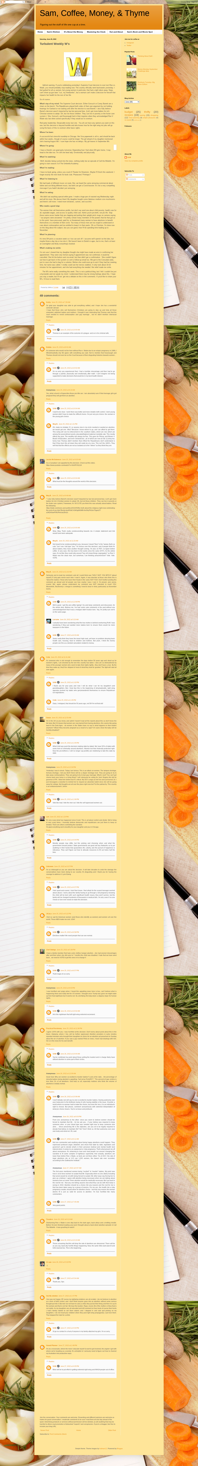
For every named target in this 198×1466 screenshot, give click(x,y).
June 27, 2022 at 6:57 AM (72, 1168)
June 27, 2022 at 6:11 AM (69, 1139)
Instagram (130, 43)
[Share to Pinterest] (78, 287)
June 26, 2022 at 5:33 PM (61, 1262)
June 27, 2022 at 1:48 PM (67, 1345)
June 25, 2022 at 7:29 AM (61, 302)
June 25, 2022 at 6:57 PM (69, 970)
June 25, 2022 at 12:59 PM (70, 602)
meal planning (134, 118)
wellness (136, 120)
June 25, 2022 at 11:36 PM (72, 1028)
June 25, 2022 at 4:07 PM (69, 887)
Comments (132, 179)
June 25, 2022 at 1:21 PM (68, 424)
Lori (47, 817)
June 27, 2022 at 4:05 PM (69, 1366)
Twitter (129, 45)
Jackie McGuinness (53, 459)
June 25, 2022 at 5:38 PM (66, 950)
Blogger (120, 1449)
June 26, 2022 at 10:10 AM (70, 1240)
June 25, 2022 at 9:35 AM (71, 459)
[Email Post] (63, 287)
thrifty (147, 111)
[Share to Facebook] (75, 287)
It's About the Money (73, 32)
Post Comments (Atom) (58, 1434)
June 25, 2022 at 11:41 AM (60, 657)
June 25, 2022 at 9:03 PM (65, 988)
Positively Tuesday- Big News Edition (146, 83)
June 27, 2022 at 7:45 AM (69, 1202)
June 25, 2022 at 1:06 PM (69, 799)
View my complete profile (134, 161)
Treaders (49, 1219)
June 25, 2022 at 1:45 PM (66, 700)
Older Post (112, 1430)
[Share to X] (73, 287)
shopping (154, 115)
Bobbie (49, 347)
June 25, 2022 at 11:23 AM (68, 541)
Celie (48, 657)
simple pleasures (149, 118)
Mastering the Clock (96, 32)
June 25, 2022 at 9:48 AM (61, 496)
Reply (48, 320)
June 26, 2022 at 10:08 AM (70, 1097)
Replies (51, 325)
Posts (130, 175)
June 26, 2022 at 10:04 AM (70, 1054)
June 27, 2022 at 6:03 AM (69, 635)
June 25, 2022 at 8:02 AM (61, 347)
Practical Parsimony (54, 1028)
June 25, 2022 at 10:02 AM (70, 368)
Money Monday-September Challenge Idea (148, 70)
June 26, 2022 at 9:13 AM (63, 1219)
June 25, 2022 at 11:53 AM (61, 718)
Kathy (48, 302)
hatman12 (103, 1449)
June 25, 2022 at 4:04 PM (69, 840)
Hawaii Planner (52, 1345)
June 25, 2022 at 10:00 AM (70, 330)
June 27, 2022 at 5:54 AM (69, 1278)
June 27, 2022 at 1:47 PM (67, 1296)
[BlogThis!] (70, 287)
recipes (129, 115)
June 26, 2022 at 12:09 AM (66, 1073)
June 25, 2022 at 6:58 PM (69, 932)
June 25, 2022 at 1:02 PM (69, 682)
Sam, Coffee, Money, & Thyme (94, 13)
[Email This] (67, 287)
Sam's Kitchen (53, 32)
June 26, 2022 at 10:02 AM (70, 1011)
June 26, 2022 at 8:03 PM (72, 1117)
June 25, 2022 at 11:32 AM (62, 572)
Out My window (52, 1296)
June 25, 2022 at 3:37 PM (63, 866)
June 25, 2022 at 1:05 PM (69, 743)
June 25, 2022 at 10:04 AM (70, 408)
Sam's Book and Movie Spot (140, 32)
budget (129, 111)
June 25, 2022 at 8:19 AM (65, 390)
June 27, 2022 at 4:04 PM (69, 1328)
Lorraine (56, 619)
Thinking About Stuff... (145, 56)
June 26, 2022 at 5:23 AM (69, 619)
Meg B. (55, 424)
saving (142, 115)
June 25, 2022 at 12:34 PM (66, 767)
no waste (128, 120)
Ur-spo (48, 1262)
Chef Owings (51, 950)
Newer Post (44, 1430)
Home (40, 32)
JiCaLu (49, 914)
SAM (54, 330)
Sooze (48, 718)
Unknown (49, 866)
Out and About (116, 32)
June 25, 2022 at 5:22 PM (61, 914)
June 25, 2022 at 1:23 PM (59, 817)
